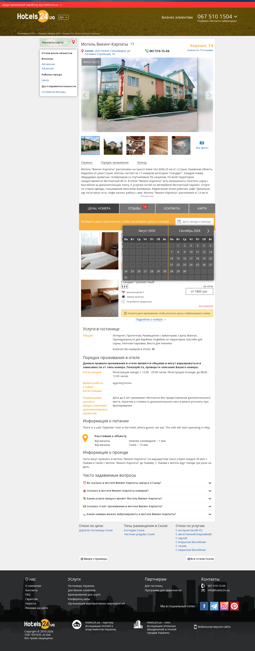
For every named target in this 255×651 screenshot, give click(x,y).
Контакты (172, 208)
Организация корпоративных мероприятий (96, 603)
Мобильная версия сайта (214, 626)
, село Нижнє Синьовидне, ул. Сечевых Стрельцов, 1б (108, 52)
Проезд (141, 162)
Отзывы (137, 207)
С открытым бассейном (191, 542)
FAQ (27, 594)
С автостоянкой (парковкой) (194, 534)
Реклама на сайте (36, 608)
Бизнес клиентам (177, 17)
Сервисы (86, 162)
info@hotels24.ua (219, 590)
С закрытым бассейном (191, 550)
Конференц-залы (79, 599)
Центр (45, 80)
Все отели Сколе (202, 559)
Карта (202, 208)
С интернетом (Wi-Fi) (189, 530)
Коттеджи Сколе (134, 530)
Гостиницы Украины (81, 586)
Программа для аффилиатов (163, 590)
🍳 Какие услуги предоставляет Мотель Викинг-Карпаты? (122, 498)
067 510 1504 (215, 16)
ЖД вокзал (48, 68)
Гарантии (31, 599)
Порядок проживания (115, 162)
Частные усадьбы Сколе (139, 534)
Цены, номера (99, 208)
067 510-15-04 (216, 586)
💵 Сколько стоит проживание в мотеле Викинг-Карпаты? (123, 506)
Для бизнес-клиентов (81, 590)
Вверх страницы (95, 559)
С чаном (181, 546)
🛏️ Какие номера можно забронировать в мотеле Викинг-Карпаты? (129, 514)
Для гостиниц (153, 586)
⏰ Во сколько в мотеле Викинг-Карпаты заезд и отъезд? (122, 483)
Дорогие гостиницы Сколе (96, 530)
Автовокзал (48, 64)
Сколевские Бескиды (54, 91)
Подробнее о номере (149, 319)
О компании (33, 586)
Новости (30, 603)
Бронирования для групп (84, 594)
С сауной (181, 538)
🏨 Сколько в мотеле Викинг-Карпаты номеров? (116, 490)
